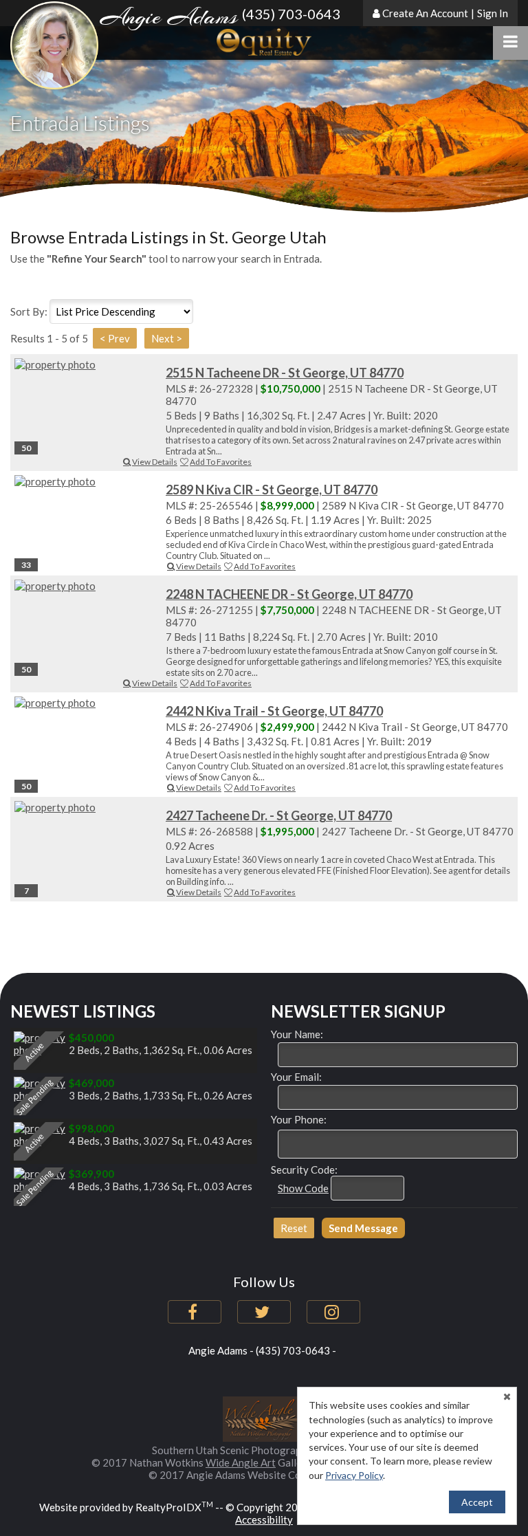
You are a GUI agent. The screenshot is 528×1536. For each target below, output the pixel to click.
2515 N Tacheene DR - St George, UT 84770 (285, 372)
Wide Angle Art (241, 1462)
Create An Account (425, 13)
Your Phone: (299, 1119)
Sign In (492, 13)
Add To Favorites (221, 462)
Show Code (303, 1188)
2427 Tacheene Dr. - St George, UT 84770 (279, 815)
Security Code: (304, 1169)
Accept (477, 1502)
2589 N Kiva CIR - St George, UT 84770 (271, 489)
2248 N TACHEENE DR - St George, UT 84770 (289, 594)
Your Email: (296, 1077)
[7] (86, 807)
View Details (154, 462)
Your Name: (297, 1034)
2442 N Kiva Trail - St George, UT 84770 (274, 710)
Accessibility (264, 1519)
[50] (86, 364)
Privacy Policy (354, 1475)
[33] (86, 481)
